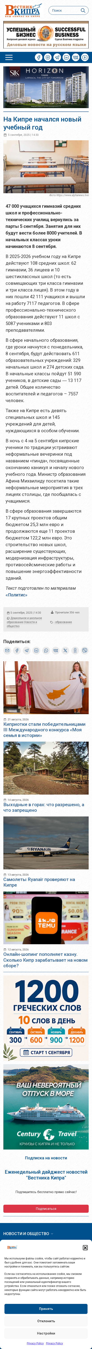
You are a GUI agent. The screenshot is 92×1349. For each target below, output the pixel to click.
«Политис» (17, 595)
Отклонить (46, 1321)
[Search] (83, 10)
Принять (46, 1309)
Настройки (46, 1333)
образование (63, 622)
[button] (85, 1247)
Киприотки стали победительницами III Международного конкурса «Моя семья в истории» (44, 730)
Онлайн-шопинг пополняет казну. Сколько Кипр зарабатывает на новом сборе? (45, 960)
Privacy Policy (35, 1343)
